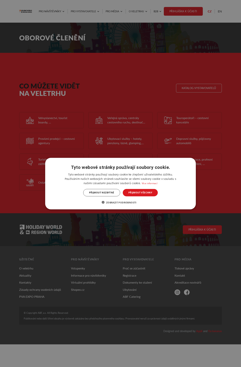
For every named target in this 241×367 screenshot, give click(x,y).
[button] (120, 202)
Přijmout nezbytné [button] (101, 192)
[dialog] (120, 183)
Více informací (149, 183)
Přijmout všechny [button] (140, 192)
